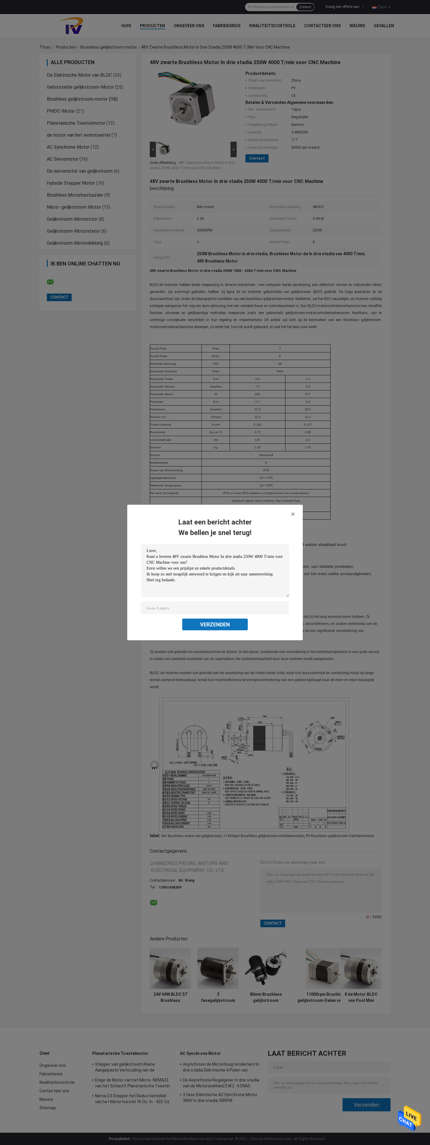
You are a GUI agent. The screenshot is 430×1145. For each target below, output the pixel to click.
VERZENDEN (215, 624)
